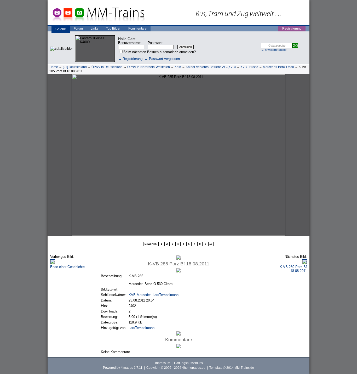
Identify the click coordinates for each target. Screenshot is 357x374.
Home (53, 67)
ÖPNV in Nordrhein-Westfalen (148, 67)
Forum (78, 28)
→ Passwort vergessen (162, 59)
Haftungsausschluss (188, 363)
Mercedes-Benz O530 (278, 67)
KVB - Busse (249, 67)
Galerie (60, 29)
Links (94, 28)
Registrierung (292, 28)
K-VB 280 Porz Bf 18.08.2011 (293, 269)
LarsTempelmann (141, 328)
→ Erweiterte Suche (273, 49)
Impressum (162, 363)
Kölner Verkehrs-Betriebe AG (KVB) (211, 67)
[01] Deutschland (75, 67)
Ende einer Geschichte (67, 267)
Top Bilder (113, 28)
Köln (178, 67)
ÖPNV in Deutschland (107, 67)
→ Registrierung (130, 59)
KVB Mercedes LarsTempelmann (154, 295)
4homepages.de (193, 368)
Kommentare (137, 28)
